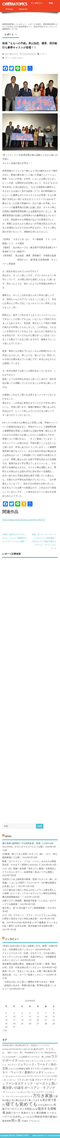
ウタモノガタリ (24, 1060)
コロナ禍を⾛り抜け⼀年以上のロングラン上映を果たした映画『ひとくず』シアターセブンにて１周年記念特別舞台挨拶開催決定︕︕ (29, 893)
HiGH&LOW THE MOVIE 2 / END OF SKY (17, 1049)
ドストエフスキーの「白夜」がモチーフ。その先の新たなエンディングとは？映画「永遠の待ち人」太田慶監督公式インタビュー (29, 957)
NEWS (8, 836)
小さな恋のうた (45, 1104)
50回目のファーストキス (40, 1045)
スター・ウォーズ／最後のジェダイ (29, 1070)
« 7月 (4, 1030)
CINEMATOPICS (14, 4)
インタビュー (37, 3)
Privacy (9, 9)
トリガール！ (11, 1080)
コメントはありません (14, 57)
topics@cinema (11, 54)
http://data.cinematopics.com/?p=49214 (23, 519)
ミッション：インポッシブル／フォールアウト (25, 1092)
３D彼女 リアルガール (30, 1121)
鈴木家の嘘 (46, 1116)
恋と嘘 (34, 1109)
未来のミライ (28, 1112)
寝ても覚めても (22, 1104)
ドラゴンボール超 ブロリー (30, 1079)
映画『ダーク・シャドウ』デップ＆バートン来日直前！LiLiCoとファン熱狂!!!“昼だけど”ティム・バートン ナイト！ (44, 541)
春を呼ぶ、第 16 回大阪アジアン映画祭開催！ (24, 907)
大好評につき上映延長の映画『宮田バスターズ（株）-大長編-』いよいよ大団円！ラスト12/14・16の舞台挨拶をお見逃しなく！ (29, 883)
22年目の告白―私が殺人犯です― (16, 1045)
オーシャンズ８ (37, 1061)
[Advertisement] (30, 688)
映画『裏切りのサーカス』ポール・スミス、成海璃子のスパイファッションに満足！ (14, 538)
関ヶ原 (16, 1120)
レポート (9, 34)
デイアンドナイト (34, 1076)
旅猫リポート (13, 1112)
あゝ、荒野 (6, 1053)
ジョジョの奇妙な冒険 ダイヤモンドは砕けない (31, 1068)
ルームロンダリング (24, 1096)
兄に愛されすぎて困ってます (25, 1100)
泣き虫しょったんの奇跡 (26, 1116)
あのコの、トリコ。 (45, 1049)
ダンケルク (22, 1076)
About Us (23, 9)
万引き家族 (43, 1095)
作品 (51, 3)
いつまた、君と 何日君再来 (22, 1053)
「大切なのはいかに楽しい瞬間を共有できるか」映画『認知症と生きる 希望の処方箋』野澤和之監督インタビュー (29, 985)
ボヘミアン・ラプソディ (28, 1089)
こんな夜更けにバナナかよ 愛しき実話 (34, 1056)
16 (6, 1020)
